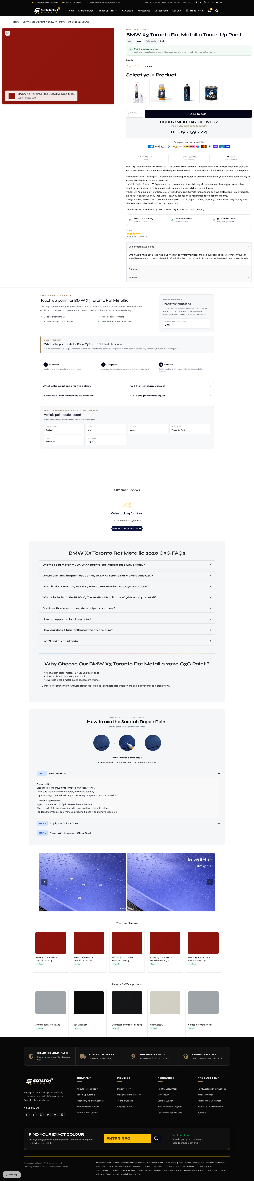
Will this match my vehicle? (148, 386)
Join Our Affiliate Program (170, 1106)
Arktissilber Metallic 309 (47, 1024)
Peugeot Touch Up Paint (194, 1170)
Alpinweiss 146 (157, 1024)
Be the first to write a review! (127, 528)
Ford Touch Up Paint (104, 1166)
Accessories (144, 10)
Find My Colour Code (167, 1089)
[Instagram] (41, 1114)
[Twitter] (48, 1114)
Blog (170, 2)
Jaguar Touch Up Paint (185, 1166)
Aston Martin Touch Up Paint (133, 1162)
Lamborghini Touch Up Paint (108, 1170)
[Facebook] (27, 1114)
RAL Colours (127, 10)
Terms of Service (125, 1100)
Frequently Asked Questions (90, 1100)
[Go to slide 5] (131, 908)
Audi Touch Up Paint (155, 1162)
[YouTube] (55, 1114)
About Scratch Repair (87, 1089)
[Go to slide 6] (133, 908)
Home (70, 10)
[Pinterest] (62, 1114)
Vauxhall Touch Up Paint (131, 1174)
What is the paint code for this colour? (67, 386)
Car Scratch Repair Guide (170, 1112)
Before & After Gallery (87, 1112)
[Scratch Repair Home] (39, 1083)
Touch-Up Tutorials (86, 1094)
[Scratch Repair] (47, 10)
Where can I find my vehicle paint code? (68, 395)
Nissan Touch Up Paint (173, 1170)
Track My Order (205, 1094)
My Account (163, 1094)
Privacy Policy (124, 1089)
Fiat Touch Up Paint (123, 1166)
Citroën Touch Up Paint (194, 1162)
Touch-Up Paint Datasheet (210, 1106)
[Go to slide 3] (125, 908)
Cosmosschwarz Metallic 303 (127, 1024)
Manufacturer (85, 10)
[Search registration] (156, 1138)
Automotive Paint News (88, 1106)
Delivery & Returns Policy (129, 1094)
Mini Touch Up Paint (153, 1170)
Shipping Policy (124, 1106)
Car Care (177, 10)
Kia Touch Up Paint (204, 1166)
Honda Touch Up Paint (142, 1166)
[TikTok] (34, 1114)
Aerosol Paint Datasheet (209, 1100)
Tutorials (186, 2)
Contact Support (165, 1100)
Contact (156, 2)
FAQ (164, 2)
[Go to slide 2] (123, 908)
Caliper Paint (161, 10)
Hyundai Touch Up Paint (164, 1166)
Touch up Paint (107, 10)
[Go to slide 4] (128, 908)
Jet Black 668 (80, 1024)
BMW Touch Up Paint (34, 21)
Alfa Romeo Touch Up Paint (107, 1162)
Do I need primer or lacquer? (148, 395)
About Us (147, 2)
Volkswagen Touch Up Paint (107, 1174)
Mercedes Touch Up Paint (132, 1170)
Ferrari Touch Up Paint (215, 1162)
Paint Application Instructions (212, 1089)
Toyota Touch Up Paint (215, 1170)
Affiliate (177, 2)
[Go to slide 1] (120, 908)
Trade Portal (197, 10)
